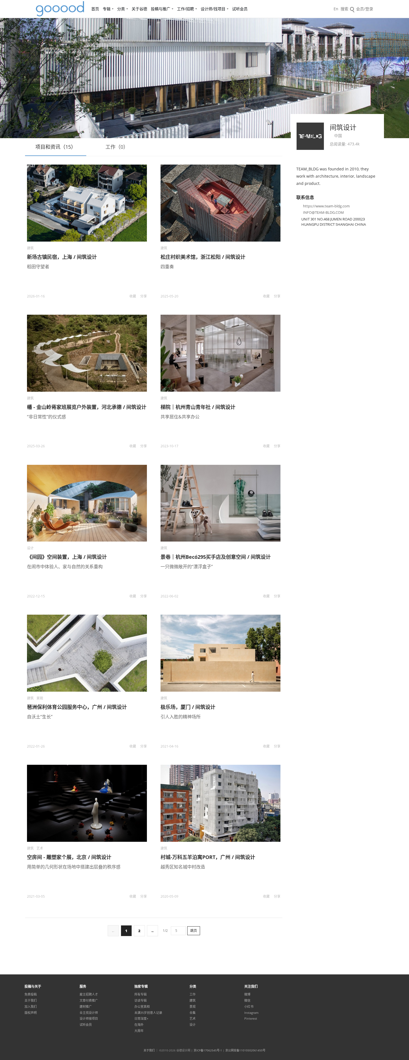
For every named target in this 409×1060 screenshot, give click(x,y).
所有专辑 (140, 994)
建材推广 (86, 1007)
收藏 (132, 296)
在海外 (139, 1025)
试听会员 (240, 8)
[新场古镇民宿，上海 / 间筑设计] (87, 203)
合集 (192, 1013)
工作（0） (116, 146)
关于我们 (30, 1000)
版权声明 (30, 1013)
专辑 (106, 8)
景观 (39, 698)
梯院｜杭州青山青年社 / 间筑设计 (198, 407)
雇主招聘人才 (89, 994)
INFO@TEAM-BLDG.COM (323, 212)
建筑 (30, 248)
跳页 (193, 930)
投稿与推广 (160, 8)
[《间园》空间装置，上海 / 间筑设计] (87, 503)
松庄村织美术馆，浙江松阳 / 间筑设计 (203, 257)
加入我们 (30, 1007)
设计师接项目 (89, 1019)
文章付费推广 (89, 1000)
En (336, 8)
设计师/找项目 (213, 8)
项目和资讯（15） (55, 146)
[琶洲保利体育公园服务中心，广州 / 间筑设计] (87, 653)
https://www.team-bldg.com (326, 205)
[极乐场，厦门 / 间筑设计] (220, 653)
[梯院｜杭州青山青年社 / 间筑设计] (220, 353)
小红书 (248, 1007)
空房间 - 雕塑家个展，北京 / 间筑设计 (69, 857)
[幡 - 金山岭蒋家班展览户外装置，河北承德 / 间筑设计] (87, 353)
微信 (247, 1000)
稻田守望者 (38, 267)
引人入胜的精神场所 (181, 717)
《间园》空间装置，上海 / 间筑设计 (67, 556)
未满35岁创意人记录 (148, 1013)
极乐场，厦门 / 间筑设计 (188, 707)
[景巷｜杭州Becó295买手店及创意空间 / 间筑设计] (220, 503)
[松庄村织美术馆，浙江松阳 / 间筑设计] (220, 203)
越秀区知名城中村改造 (183, 867)
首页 (95, 8)
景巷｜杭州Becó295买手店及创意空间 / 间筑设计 (216, 556)
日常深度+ (141, 1019)
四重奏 (167, 267)
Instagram (251, 1013)
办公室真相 (142, 1007)
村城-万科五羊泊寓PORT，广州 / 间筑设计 (208, 857)
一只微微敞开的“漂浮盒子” (187, 566)
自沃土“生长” (40, 717)
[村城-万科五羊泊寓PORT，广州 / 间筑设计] (220, 803)
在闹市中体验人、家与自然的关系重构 (65, 566)
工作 (192, 994)
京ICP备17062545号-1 (208, 1050)
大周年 (139, 1031)
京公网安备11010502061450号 (245, 1050)
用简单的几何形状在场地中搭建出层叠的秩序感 (73, 867)
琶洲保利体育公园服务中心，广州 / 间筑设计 (77, 707)
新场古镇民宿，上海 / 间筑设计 (62, 257)
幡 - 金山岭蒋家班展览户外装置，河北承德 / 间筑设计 (86, 407)
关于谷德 (139, 8)
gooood (60, 9)
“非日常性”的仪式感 (46, 417)
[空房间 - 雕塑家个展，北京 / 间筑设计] (87, 803)
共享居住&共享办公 (180, 417)
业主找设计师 (89, 1013)
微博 (247, 994)
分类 (121, 8)
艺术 (39, 848)
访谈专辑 (140, 1000)
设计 (30, 548)
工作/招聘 (185, 8)
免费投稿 (30, 994)
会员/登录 (364, 8)
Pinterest (250, 1019)
